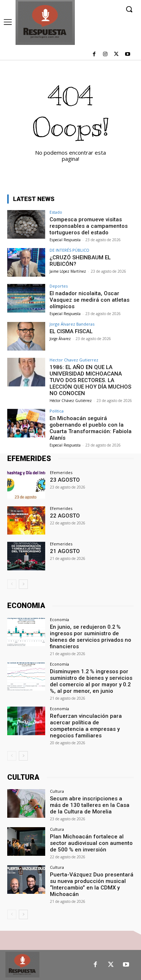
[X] (116, 54)
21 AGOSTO (65, 551)
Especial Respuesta (65, 239)
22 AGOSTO (65, 515)
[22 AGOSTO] (26, 520)
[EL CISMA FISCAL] (26, 336)
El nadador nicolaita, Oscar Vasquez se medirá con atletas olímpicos (89, 300)
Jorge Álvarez (60, 338)
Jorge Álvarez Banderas (72, 324)
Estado (56, 212)
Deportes (59, 286)
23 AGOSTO (65, 480)
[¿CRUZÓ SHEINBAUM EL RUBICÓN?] (26, 262)
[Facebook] (94, 54)
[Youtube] (127, 54)
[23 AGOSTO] (26, 484)
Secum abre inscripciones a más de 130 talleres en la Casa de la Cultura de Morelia (89, 805)
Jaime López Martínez (68, 271)
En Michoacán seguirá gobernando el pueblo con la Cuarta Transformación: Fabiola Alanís (91, 428)
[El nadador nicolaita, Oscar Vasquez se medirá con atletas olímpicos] (26, 298)
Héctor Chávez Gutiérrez (71, 400)
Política (57, 411)
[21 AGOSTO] (26, 556)
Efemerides (61, 472)
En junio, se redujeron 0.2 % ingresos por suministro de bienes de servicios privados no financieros (90, 637)
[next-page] (23, 584)
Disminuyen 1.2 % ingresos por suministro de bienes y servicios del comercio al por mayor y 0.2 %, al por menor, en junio (91, 681)
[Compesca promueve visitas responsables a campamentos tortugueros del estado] (26, 224)
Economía (59, 619)
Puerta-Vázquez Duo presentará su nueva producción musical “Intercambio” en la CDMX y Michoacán (91, 884)
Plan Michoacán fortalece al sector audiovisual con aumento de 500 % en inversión (91, 843)
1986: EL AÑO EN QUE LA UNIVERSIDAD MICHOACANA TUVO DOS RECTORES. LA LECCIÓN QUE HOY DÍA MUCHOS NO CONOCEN (90, 380)
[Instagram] (105, 54)
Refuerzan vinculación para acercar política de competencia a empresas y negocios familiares (86, 726)
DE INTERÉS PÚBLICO (69, 250)
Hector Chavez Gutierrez (74, 360)
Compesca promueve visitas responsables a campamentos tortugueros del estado (89, 226)
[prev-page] (11, 584)
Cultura (57, 791)
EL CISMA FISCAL (71, 331)
